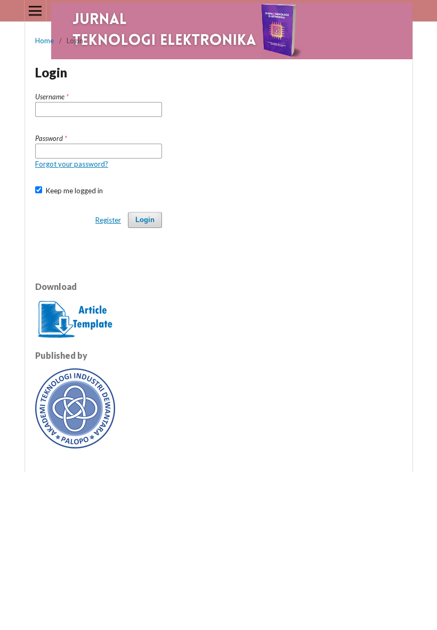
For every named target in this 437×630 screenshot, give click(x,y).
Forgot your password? (71, 164)
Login (145, 220)
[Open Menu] (35, 10)
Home (44, 40)
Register (108, 220)
